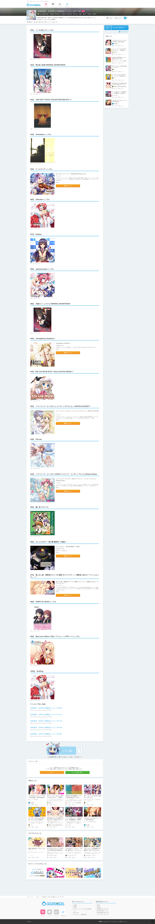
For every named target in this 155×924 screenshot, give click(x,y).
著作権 (98, 905)
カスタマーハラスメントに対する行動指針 (82, 909)
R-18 (56, 22)
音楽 (95, 14)
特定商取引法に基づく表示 (102, 909)
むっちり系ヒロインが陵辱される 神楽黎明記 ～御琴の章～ (74, 819)
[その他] (127, 18)
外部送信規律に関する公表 (102, 912)
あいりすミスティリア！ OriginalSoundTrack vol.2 (71, 174)
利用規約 (75, 907)
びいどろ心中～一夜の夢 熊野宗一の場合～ (68, 546)
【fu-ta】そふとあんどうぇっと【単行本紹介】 (92, 819)
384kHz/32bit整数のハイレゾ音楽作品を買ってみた (73, 796)
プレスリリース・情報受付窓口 (80, 914)
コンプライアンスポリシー (102, 914)
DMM (42, 22)
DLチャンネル (33, 5)
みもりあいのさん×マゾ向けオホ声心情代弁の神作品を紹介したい (55, 850)
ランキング (49, 22)
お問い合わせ (76, 912)
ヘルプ (74, 910)
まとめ (37, 897)
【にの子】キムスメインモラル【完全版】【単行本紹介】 (36, 796)
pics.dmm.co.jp (36, 59)
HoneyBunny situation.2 (63, 343)
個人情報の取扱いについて (102, 910)
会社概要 (75, 905)
